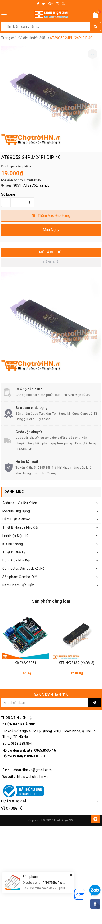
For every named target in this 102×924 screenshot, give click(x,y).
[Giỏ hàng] (95, 16)
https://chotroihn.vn (32, 777)
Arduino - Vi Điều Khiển (19, 503)
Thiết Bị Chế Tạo (15, 552)
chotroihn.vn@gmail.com (32, 770)
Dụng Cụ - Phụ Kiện (17, 560)
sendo (45, 185)
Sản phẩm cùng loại (51, 601)
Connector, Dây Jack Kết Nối (23, 568)
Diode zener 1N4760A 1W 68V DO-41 (51, 883)
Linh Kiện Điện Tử (15, 536)
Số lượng (8, 194)
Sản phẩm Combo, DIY (19, 577)
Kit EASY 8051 (25, 663)
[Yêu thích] (92, 54)
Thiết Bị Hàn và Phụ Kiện (20, 527)
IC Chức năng (12, 544)
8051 (17, 185)
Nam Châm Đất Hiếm (18, 585)
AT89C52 (30, 185)
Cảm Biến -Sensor (16, 519)
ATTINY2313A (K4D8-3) (76, 663)
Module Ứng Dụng (16, 511)
